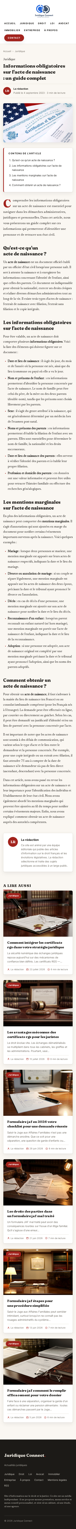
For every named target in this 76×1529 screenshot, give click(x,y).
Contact (14, 38)
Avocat (64, 23)
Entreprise (32, 30)
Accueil (10, 23)
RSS (6, 1485)
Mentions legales (57, 1480)
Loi (52, 23)
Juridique (27, 23)
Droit (42, 23)
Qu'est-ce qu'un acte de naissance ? (33, 160)
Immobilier (12, 30)
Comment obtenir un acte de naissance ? (36, 185)
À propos (51, 30)
